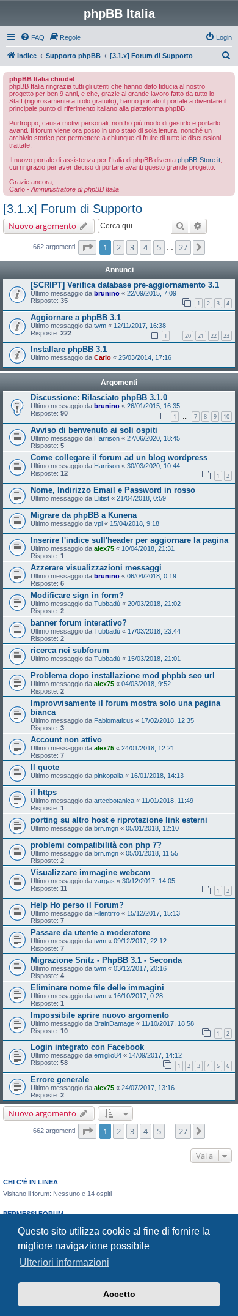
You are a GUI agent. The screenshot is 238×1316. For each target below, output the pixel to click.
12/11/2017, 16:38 (140, 325)
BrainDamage (114, 1023)
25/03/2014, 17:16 (144, 357)
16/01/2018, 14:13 (157, 775)
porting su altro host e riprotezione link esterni (119, 819)
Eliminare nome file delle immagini (97, 987)
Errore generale (60, 1079)
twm (100, 325)
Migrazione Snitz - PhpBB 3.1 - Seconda (106, 960)
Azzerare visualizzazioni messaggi (96, 567)
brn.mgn (106, 828)
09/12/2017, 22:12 (140, 940)
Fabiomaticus (114, 720)
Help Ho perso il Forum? (77, 905)
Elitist (101, 498)
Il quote (45, 767)
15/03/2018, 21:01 (154, 658)
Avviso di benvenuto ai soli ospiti (94, 430)
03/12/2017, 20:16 (140, 968)
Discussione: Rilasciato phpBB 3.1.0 (99, 397)
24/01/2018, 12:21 (148, 748)
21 (201, 336)
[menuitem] (32, 37)
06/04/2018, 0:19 (151, 576)
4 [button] (145, 247)
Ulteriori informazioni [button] (64, 1262)
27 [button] (183, 247)
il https (44, 792)
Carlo (102, 357)
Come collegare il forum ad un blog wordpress (119, 457)
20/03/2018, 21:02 (154, 603)
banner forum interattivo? (79, 622)
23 (226, 336)
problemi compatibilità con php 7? (96, 845)
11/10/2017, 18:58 (168, 1023)
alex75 (104, 548)
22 (214, 336)
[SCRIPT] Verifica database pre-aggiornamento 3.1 (125, 285)
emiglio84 (107, 1055)
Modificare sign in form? (77, 595)
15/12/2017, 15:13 (153, 913)
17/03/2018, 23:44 (154, 631)
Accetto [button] (119, 1294)
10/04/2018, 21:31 (148, 548)
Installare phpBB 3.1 (69, 349)
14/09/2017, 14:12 (155, 1055)
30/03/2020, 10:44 (153, 465)
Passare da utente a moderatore (90, 932)
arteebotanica (114, 800)
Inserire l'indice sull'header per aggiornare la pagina (129, 540)
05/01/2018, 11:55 (152, 853)
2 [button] (119, 247)
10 (226, 417)
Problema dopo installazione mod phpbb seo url (123, 675)
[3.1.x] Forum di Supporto (72, 208)
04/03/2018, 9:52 (146, 683)
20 (188, 336)
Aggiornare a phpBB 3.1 (76, 317)
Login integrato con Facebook (87, 1047)
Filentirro (107, 913)
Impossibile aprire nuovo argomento (100, 1015)
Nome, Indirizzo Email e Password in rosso (113, 490)
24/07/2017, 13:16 (148, 1087)
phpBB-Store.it (199, 159)
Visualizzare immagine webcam (91, 872)
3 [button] (132, 247)
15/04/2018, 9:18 (134, 523)
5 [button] (159, 247)
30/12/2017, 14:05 (148, 880)
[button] (87, 247)
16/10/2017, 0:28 (138, 996)
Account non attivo (66, 739)
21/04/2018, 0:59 (141, 498)
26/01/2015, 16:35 (153, 405)
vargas (104, 880)
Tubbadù (107, 603)
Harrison (107, 438)
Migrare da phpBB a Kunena (84, 515)
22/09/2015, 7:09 (151, 293)
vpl (98, 523)
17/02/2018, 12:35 (167, 720)
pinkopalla (108, 775)
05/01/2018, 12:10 (152, 828)
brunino (107, 293)
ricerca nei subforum (70, 650)
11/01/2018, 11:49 (167, 800)
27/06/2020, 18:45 (153, 438)
